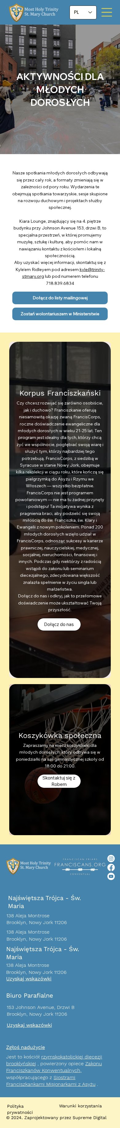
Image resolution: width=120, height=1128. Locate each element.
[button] (60, 298)
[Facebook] (111, 867)
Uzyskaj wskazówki (28, 979)
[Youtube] (111, 876)
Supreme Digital (89, 1117)
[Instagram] (111, 858)
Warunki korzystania (80, 1105)
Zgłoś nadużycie (25, 1047)
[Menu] (107, 12)
